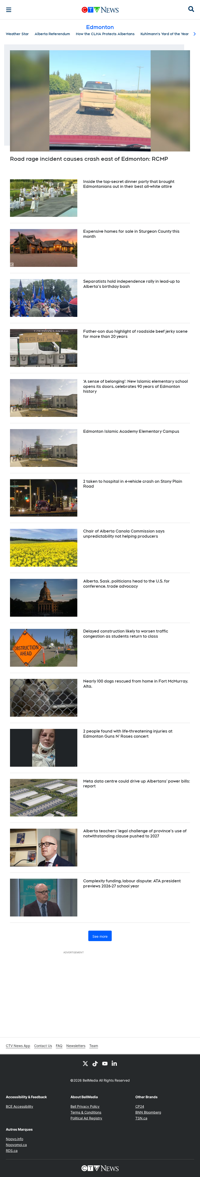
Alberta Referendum (52, 34)
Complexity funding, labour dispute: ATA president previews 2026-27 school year (132, 883)
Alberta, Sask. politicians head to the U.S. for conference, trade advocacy (126, 584)
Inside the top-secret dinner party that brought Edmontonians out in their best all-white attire (128, 184)
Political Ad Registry (86, 1118)
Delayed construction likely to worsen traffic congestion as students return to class (125, 634)
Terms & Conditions (85, 1112)
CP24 (139, 1106)
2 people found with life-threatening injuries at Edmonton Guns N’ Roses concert (127, 734)
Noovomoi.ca (16, 1145)
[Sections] (9, 10)
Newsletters (75, 1046)
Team (93, 1046)
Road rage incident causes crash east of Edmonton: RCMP (89, 159)
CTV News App (18, 1046)
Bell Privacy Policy (85, 1106)
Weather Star (17, 34)
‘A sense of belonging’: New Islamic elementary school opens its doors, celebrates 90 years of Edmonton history (135, 386)
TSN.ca (141, 1118)
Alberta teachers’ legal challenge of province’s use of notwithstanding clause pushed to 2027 (135, 833)
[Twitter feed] (85, 1063)
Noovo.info (14, 1139)
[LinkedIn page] (115, 1063)
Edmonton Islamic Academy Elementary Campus (131, 431)
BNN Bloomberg (148, 1112)
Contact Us (43, 1046)
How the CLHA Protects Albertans (105, 34)
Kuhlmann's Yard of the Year (164, 34)
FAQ (59, 1046)
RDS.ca (12, 1150)
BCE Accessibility (19, 1106)
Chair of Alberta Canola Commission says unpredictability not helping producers (124, 534)
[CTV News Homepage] (100, 10)
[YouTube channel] (105, 1063)
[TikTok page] (95, 1063)
